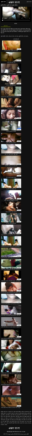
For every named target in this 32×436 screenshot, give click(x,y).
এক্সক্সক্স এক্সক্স (26, 416)
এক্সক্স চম (17, 413)
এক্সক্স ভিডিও (8, 414)
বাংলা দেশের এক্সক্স (20, 421)
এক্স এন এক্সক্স (8, 411)
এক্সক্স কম (9, 413)
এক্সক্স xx (23, 411)
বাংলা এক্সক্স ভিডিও (5, 421)
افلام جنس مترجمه (24, 434)
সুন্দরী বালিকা (3, 5)
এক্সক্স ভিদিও (8, 416)
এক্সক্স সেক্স (22, 416)
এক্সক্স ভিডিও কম (20, 414)
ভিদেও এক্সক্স (24, 423)
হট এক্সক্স (2, 424)
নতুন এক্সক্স (7, 419)
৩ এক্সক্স (5, 424)
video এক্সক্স (3, 411)
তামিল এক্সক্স (3, 419)
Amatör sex (17, 434)
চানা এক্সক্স (23, 418)
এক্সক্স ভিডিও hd (13, 414)
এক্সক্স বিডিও (3, 414)
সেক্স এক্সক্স (29, 423)
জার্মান (7, 36)
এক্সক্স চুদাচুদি (21, 413)
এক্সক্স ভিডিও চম (26, 414)
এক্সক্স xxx (27, 411)
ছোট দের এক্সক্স (28, 418)
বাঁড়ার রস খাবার (11, 36)
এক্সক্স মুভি (17, 416)
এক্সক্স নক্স (29, 413)
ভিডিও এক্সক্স (19, 423)
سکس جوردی (11, 434)
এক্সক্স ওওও (6, 413)
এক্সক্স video (18, 411)
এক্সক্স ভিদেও (13, 416)
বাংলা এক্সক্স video (17, 419)
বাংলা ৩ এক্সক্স (6, 423)
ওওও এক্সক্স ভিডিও (17, 418)
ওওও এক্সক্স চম (10, 418)
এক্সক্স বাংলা (5, 434)
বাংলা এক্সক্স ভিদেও (13, 421)
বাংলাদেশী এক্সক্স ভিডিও (13, 423)
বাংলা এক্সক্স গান (24, 419)
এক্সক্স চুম (25, 413)
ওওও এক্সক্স (5, 418)
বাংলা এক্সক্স (26, 36)
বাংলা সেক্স (17, 36)
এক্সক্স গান (13, 413)
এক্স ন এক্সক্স (13, 411)
